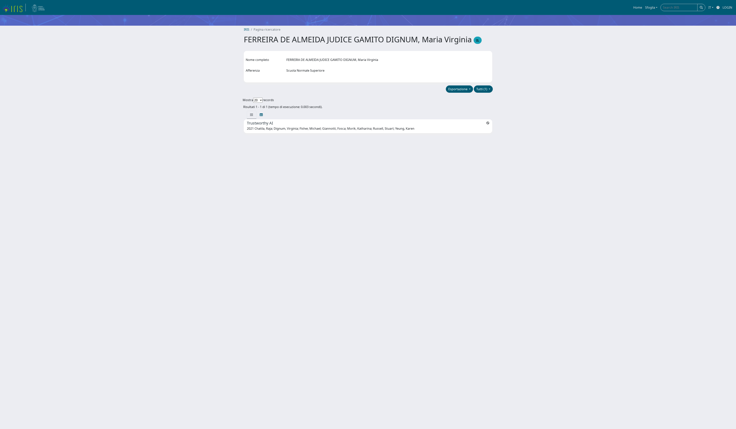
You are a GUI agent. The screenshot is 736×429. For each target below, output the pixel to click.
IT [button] (709, 7)
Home (637, 7)
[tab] (251, 115)
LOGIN (727, 7)
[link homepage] (14, 7)
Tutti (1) (482, 89)
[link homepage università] (38, 7)
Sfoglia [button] (650, 7)
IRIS (246, 29)
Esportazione (458, 89)
